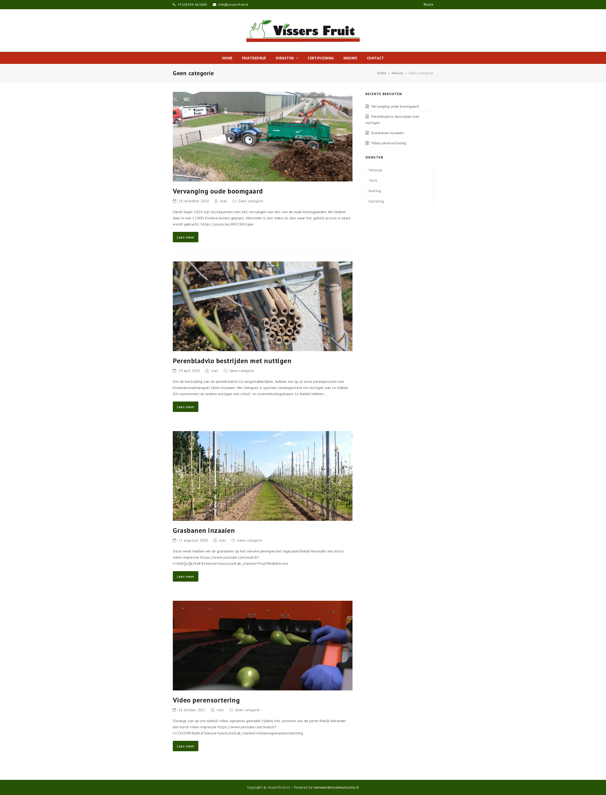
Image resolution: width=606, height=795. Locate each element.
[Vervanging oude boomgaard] (262, 136)
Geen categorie (250, 201)
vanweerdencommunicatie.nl (336, 787)
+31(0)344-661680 (193, 4)
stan (223, 201)
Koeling (375, 190)
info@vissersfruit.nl (233, 4)
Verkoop (375, 170)
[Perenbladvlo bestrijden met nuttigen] (262, 305)
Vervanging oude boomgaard (218, 190)
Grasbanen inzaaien (204, 530)
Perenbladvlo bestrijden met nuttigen (232, 360)
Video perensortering (206, 699)
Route (428, 4)
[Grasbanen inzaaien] (262, 475)
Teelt (373, 180)
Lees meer (185, 237)
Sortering (376, 201)
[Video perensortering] (262, 645)
